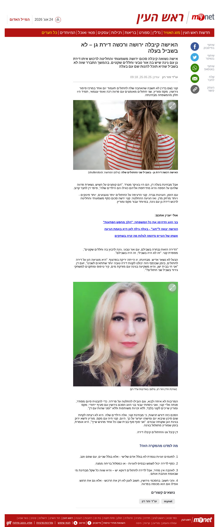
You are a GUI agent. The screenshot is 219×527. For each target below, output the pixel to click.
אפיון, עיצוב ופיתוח (22, 522)
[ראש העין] (175, 17)
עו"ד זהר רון (149, 501)
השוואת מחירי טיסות (114, 522)
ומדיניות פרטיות (44, 522)
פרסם (82, 522)
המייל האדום (20, 19)
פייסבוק (97, 522)
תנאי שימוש (64, 522)
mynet (168, 501)
